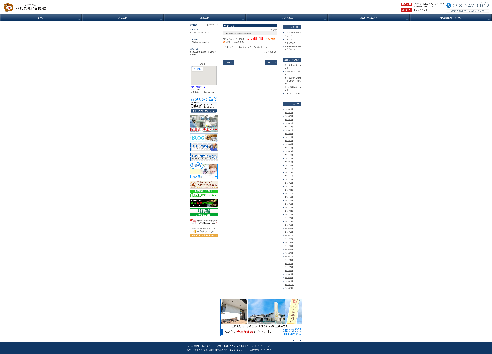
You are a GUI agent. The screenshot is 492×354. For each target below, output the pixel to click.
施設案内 (207, 346)
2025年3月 (289, 141)
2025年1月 (289, 148)
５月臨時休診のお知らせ (199, 42)
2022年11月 (289, 190)
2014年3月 (289, 281)
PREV (229, 62)
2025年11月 (289, 127)
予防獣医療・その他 (247, 346)
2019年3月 (289, 253)
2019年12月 (289, 236)
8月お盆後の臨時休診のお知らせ (239, 33)
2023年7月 (289, 179)
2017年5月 (289, 267)
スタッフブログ (291, 40)
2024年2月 (289, 165)
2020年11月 (289, 221)
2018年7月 (289, 260)
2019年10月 (289, 239)
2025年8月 (289, 134)
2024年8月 (289, 155)
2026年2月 (289, 120)
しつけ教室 (216, 346)
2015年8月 (289, 274)
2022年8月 (289, 200)
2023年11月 (289, 172)
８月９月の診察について (199, 33)
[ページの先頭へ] (296, 340)
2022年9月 (289, 197)
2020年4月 (289, 229)
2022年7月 (289, 204)
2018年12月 (289, 257)
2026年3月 (289, 116)
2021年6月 (289, 214)
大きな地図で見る (198, 87)
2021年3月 (289, 218)
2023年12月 (289, 169)
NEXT (270, 62)
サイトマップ (264, 346)
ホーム (190, 346)
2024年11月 (289, 151)
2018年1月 (289, 264)
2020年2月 (289, 232)
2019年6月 (289, 246)
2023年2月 (289, 183)
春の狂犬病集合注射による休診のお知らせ (293, 81)
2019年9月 (289, 243)
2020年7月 (289, 225)
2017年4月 (289, 271)
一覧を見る (213, 25)
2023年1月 (289, 186)
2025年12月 (289, 123)
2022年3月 (289, 207)
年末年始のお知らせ (293, 93)
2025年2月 (289, 144)
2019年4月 (289, 250)
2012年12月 (289, 285)
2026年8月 (289, 109)
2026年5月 (289, 113)
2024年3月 (289, 162)
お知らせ (288, 36)
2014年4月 (289, 278)
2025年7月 (289, 137)
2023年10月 (289, 176)
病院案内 (198, 346)
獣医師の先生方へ (230, 346)
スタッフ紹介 (290, 43)
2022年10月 (289, 193)
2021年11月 (289, 211)
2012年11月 (289, 288)
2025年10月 (289, 130)
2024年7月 (289, 158)
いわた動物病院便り (293, 32)
